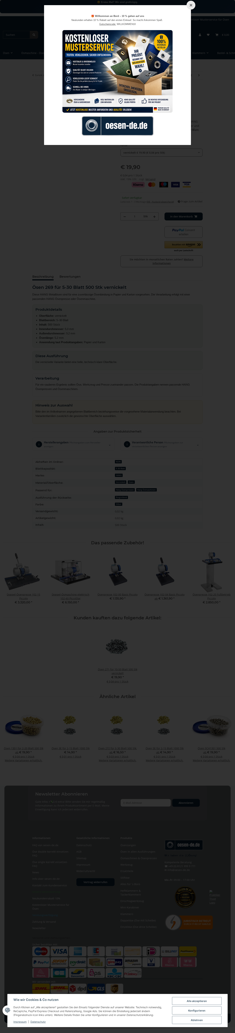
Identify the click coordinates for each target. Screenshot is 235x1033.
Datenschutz (38, 1021)
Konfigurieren (196, 1010)
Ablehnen (197, 1020)
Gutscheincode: (107, 24)
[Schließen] (191, 5)
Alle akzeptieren (197, 1001)
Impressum (20, 1021)
